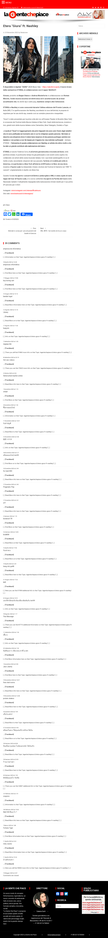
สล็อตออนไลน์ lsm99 (11, 455)
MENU (8, 2)
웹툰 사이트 (7, 439)
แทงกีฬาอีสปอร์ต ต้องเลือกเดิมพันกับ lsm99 (19, 601)
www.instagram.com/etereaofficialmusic (26, 191)
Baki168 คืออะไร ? (10, 812)
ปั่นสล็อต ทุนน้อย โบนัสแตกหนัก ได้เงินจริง (18, 746)
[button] (3, 2)
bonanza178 (7, 519)
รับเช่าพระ (7, 550)
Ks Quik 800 (7, 471)
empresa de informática (12, 249)
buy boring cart (8, 281)
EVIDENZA (15, 219)
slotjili (5, 392)
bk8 (4, 582)
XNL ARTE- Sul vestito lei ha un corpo (53, 229)
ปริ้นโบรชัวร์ (7, 714)
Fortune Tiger (8, 828)
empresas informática (11, 265)
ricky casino (7, 844)
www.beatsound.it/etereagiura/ (21, 194)
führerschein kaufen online (13, 376)
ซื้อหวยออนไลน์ (9, 408)
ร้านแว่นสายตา (8, 762)
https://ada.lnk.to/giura (51, 87)
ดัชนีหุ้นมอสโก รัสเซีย (11, 778)
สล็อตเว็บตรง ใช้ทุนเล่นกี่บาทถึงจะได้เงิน (18, 730)
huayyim (6, 328)
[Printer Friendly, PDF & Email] (9, 210)
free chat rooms (9, 682)
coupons (6, 796)
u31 (4, 503)
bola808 (6, 535)
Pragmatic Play (8, 487)
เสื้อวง (5, 635)
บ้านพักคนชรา (8, 860)
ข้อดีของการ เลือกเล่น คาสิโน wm (15, 651)
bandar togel (7, 296)
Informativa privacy (54, 935)
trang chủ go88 (8, 566)
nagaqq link (7, 344)
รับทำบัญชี (7, 423)
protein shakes (8, 698)
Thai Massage (8, 616)
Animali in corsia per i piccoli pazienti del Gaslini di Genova (22, 230)
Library (5, 312)
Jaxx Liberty (7, 667)
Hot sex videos (8, 360)
